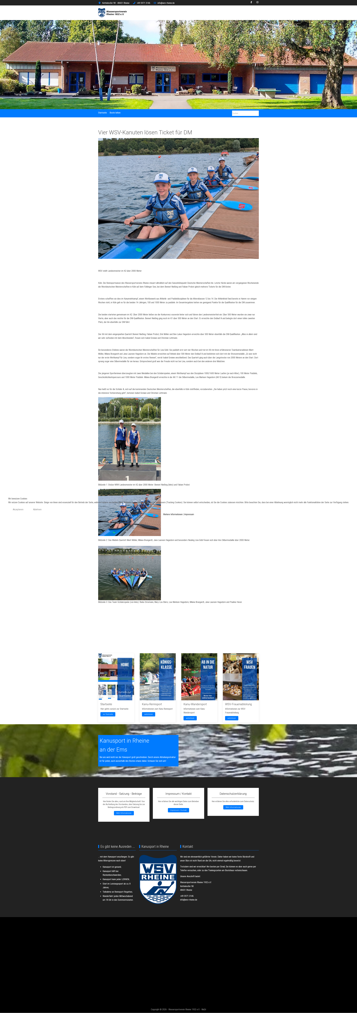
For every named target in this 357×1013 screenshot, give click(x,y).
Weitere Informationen (173, 514)
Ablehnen (37, 509)
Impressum (189, 514)
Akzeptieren (18, 509)
